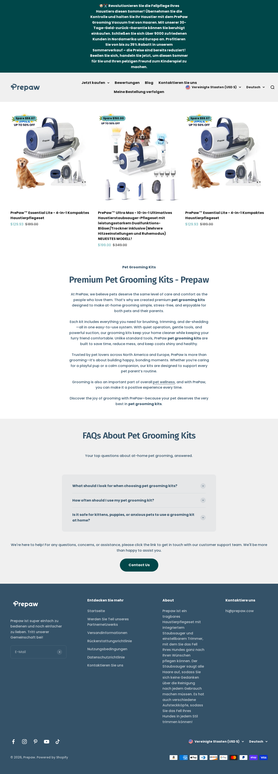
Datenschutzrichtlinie (106, 657)
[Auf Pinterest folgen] (35, 742)
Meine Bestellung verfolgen (139, 91)
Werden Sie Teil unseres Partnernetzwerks (108, 622)
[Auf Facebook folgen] (13, 742)
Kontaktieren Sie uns (178, 82)
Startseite (96, 610)
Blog (149, 82)
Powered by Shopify (52, 757)
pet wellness (164, 382)
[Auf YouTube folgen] (47, 742)
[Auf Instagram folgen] (24, 742)
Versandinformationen (107, 632)
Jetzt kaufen (93, 82)
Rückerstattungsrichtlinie (109, 641)
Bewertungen (127, 82)
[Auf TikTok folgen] (58, 742)
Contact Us (139, 564)
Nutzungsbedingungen (107, 649)
